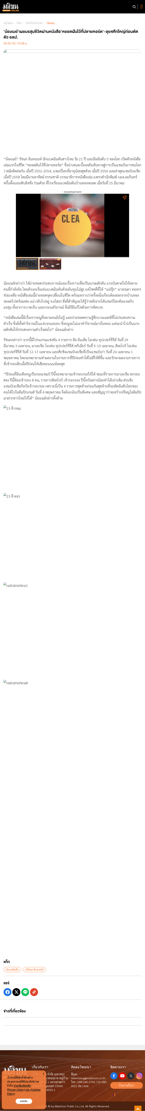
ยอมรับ (24, 1101)
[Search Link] (134, 6)
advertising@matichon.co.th (88, 1078)
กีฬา (19, 23)
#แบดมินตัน (12, 969)
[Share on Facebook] (7, 992)
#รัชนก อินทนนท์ (34, 969)
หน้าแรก (8, 23)
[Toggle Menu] (141, 6)
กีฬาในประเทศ (34, 23)
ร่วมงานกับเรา (126, 1085)
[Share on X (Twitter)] (16, 992)
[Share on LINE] (25, 992)
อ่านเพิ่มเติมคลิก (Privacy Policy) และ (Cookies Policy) (23, 1089)
